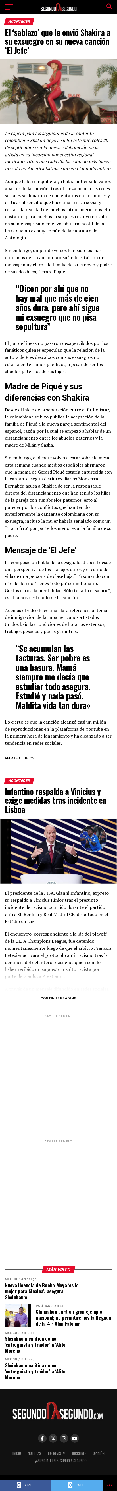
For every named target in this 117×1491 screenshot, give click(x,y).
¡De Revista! (56, 1453)
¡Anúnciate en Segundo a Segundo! (61, 1460)
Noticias (34, 1453)
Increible (79, 1453)
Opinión (99, 1453)
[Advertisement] (58, 1077)
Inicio (16, 1453)
